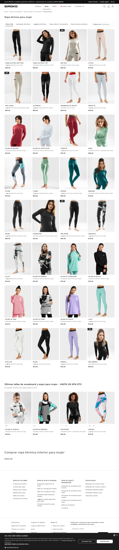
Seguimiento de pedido (18, 525)
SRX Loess (9, 106)
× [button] (117, 535)
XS (34, 425)
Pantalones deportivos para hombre (46, 505)
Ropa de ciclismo (20, 480)
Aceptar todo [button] (104, 541)
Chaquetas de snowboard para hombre (71, 487)
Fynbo (35, 191)
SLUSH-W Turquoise (69, 276)
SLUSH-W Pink (10, 319)
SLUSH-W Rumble (40, 276)
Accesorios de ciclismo (20, 498)
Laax (90, 319)
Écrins (63, 191)
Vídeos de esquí (58, 529)
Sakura (91, 429)
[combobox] (114, 535)
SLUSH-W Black (94, 276)
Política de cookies (67, 540)
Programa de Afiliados (38, 522)
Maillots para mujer (19, 492)
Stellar (8, 362)
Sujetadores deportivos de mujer (45, 484)
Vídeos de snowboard (59, 532)
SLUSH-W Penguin (40, 429)
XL (66, 425)
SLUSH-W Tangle (12, 429)
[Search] (104, 6)
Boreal (64, 362)
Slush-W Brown (12, 148)
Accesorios (64, 508)
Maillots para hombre (20, 489)
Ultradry (37, 106)
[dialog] (59, 541)
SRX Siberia (93, 362)
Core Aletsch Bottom (14, 63)
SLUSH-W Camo (39, 319)
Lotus (90, 63)
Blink (35, 362)
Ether (7, 191)
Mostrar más (8, 458)
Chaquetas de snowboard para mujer (71, 491)
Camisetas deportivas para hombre (45, 495)
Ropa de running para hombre (47, 488)
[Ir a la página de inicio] (10, 6)
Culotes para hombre (20, 484)
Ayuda (33, 529)
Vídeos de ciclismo (59, 525)
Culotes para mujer (19, 487)
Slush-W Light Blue (41, 148)
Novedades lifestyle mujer (94, 492)
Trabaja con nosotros (18, 529)
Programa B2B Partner (38, 525)
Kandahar (37, 234)
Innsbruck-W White (69, 106)
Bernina (91, 191)
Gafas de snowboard (68, 505)
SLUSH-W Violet (67, 319)
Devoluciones (15, 522)
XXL (6, 425)
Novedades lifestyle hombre (94, 489)
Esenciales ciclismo (92, 495)
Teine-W (64, 148)
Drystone (65, 429)
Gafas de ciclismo (18, 495)
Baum (7, 234)
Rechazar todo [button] (87, 541)
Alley (7, 276)
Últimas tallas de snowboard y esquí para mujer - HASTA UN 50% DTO (43, 384)
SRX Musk (64, 234)
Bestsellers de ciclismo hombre (96, 487)
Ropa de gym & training (47, 480)
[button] (40, 544)
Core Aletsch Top (40, 63)
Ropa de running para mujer (46, 491)
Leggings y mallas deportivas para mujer (46, 500)
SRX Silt (64, 63)
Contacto (34, 532)
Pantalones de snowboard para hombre (71, 496)
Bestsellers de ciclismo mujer (95, 484)
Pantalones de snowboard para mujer (71, 501)
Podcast (13, 532)
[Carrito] (108, 6)
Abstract (92, 234)
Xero (90, 148)
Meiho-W (91, 106)
